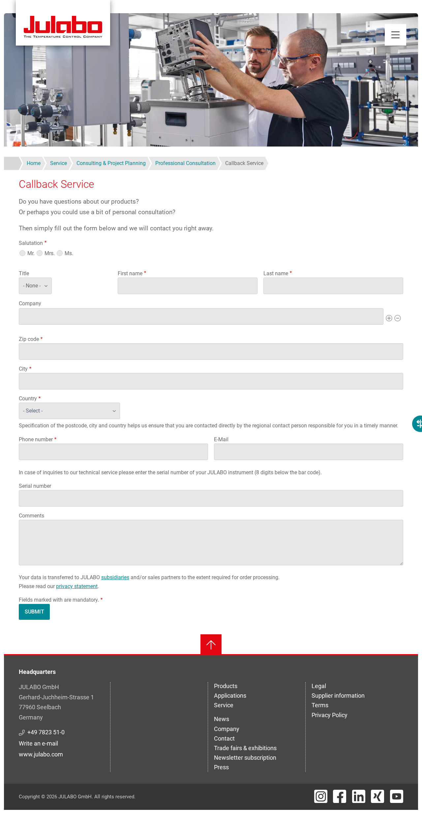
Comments (31, 516)
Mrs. (50, 253)
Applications (230, 695)
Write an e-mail (38, 743)
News (221, 718)
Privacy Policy (329, 715)
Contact (224, 738)
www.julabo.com (41, 754)
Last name (275, 273)
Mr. (31, 253)
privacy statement (77, 586)
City (23, 369)
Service (223, 705)
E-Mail (221, 439)
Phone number (36, 439)
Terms (320, 705)
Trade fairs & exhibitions (245, 748)
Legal (319, 685)
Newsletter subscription (245, 757)
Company (30, 303)
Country (28, 398)
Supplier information (338, 695)
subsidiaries (115, 577)
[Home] (63, 23)
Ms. (69, 253)
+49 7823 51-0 (46, 732)
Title (24, 273)
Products (225, 685)
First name (130, 273)
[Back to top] (211, 644)
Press (221, 767)
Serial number (35, 486)
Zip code (29, 339)
